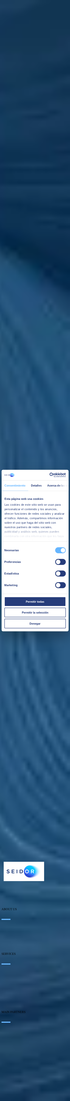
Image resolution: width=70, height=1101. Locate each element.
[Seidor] (23, 871)
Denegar (35, 623)
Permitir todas (35, 601)
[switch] (60, 562)
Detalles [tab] (36, 485)
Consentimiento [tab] (14, 485)
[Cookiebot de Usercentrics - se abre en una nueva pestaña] (50, 475)
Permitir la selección (35, 612)
